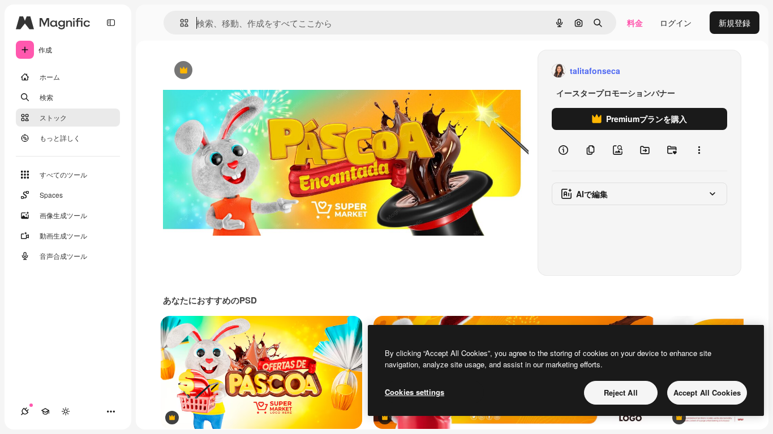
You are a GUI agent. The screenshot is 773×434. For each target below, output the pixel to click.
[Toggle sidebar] (111, 23)
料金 (635, 22)
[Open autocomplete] (179, 23)
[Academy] (45, 411)
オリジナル (241, 71)
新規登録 (734, 22)
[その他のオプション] (699, 150)
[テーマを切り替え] (66, 411)
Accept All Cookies (707, 392)
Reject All (621, 392)
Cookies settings (414, 392)
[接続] (25, 411)
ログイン (676, 22)
